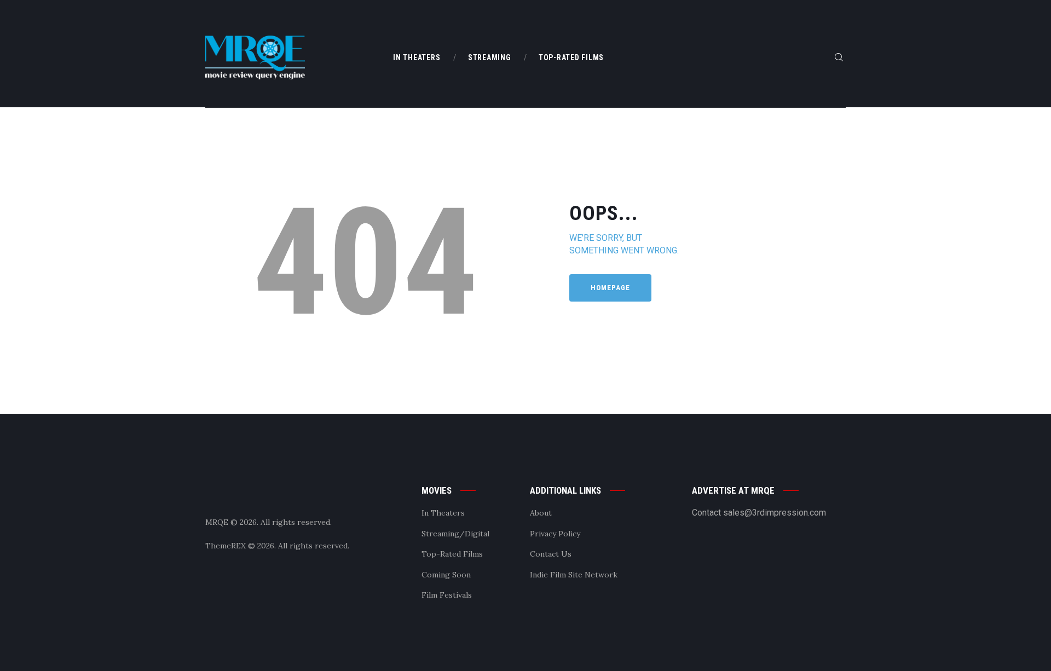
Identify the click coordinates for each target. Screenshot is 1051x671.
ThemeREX (225, 546)
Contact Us (550, 554)
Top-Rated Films (452, 554)
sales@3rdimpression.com (774, 512)
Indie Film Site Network (573, 575)
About (541, 513)
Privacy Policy (555, 534)
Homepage (610, 288)
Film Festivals (446, 595)
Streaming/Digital (455, 534)
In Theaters (443, 513)
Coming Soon (446, 575)
